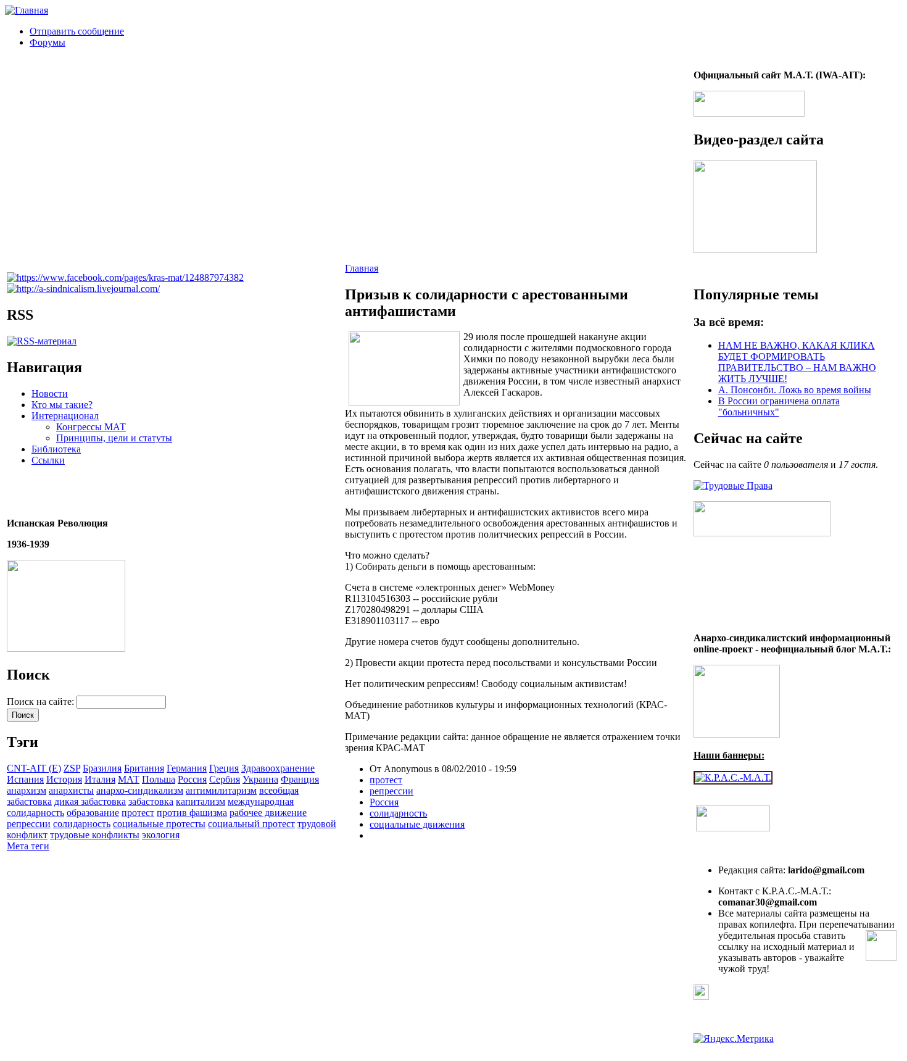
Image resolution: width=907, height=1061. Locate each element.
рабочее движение (268, 812)
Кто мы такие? (62, 404)
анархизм (26, 790)
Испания (25, 779)
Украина (260, 779)
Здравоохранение (278, 768)
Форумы (47, 42)
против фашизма (192, 812)
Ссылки (48, 460)
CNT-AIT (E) (34, 768)
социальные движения (417, 824)
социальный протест (251, 823)
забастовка (150, 801)
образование (93, 812)
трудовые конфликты (94, 835)
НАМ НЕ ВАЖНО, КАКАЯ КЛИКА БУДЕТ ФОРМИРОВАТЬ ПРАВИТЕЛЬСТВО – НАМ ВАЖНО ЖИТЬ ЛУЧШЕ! (797, 362)
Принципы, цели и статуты (114, 438)
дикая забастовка (90, 801)
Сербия (224, 779)
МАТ (128, 779)
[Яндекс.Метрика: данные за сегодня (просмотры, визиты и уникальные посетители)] (734, 1038)
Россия (192, 779)
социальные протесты (159, 823)
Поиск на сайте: (42, 701)
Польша (158, 779)
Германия (187, 768)
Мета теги (28, 846)
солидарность (81, 823)
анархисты (71, 790)
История (64, 779)
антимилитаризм (221, 790)
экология (161, 835)
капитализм (200, 801)
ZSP (72, 768)
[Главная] (26, 10)
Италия (100, 779)
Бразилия (102, 768)
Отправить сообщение (77, 31)
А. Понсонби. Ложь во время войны (794, 390)
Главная (361, 268)
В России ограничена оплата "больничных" (779, 406)
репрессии (29, 823)
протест (138, 812)
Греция (224, 768)
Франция (300, 779)
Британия (144, 768)
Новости (49, 393)
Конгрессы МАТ (91, 427)
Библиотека (56, 449)
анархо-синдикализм (139, 790)
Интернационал (65, 415)
